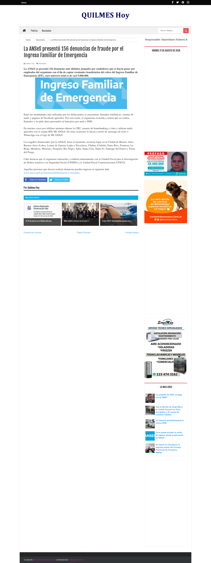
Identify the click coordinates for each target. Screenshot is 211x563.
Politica (34, 30)
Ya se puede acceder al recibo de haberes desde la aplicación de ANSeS (169, 435)
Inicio (23, 3)
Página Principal (83, 232)
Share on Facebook (38, 180)
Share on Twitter (61, 180)
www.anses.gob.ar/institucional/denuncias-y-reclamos (52, 172)
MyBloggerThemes (75, 560)
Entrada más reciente (32, 232)
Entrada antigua (132, 232)
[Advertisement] (165, 102)
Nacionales (42, 63)
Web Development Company (44, 560)
